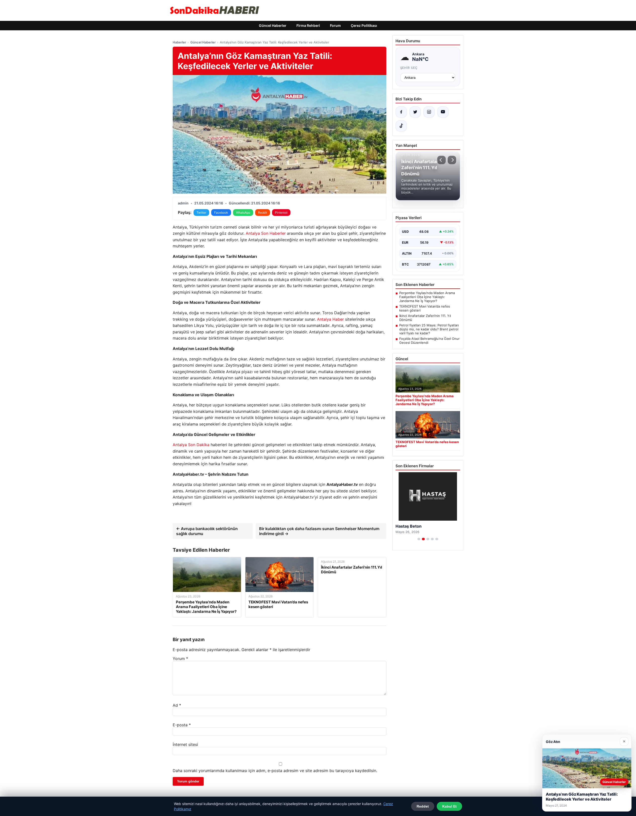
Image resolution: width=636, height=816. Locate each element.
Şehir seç (409, 68)
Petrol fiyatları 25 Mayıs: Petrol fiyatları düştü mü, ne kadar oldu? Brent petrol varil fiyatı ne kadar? (429, 329)
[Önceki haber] (441, 160)
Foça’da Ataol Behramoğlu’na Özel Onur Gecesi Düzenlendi (429, 341)
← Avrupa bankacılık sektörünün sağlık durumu (207, 531)
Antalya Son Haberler (266, 233)
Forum (335, 25)
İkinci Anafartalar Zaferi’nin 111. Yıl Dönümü (425, 318)
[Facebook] (401, 112)
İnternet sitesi (185, 744)
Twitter (201, 212)
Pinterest (281, 212)
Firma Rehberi (308, 25)
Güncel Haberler (272, 25)
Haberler (179, 42)
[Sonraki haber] (452, 160)
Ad (177, 705)
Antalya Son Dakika (191, 444)
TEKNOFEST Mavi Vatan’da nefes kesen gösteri (424, 308)
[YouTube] (443, 112)
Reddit (262, 212)
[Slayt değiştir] (418, 539)
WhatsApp (243, 212)
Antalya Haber (330, 319)
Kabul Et (449, 806)
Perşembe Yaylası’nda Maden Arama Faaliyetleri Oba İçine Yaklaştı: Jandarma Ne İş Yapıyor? (427, 297)
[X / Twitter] (415, 112)
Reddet (423, 806)
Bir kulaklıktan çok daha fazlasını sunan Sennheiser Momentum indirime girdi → (319, 531)
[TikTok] (401, 126)
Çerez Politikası (364, 25)
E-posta (182, 724)
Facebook (221, 212)
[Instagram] (429, 112)
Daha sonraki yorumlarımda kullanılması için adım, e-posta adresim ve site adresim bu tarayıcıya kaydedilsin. (275, 770)
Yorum (180, 658)
